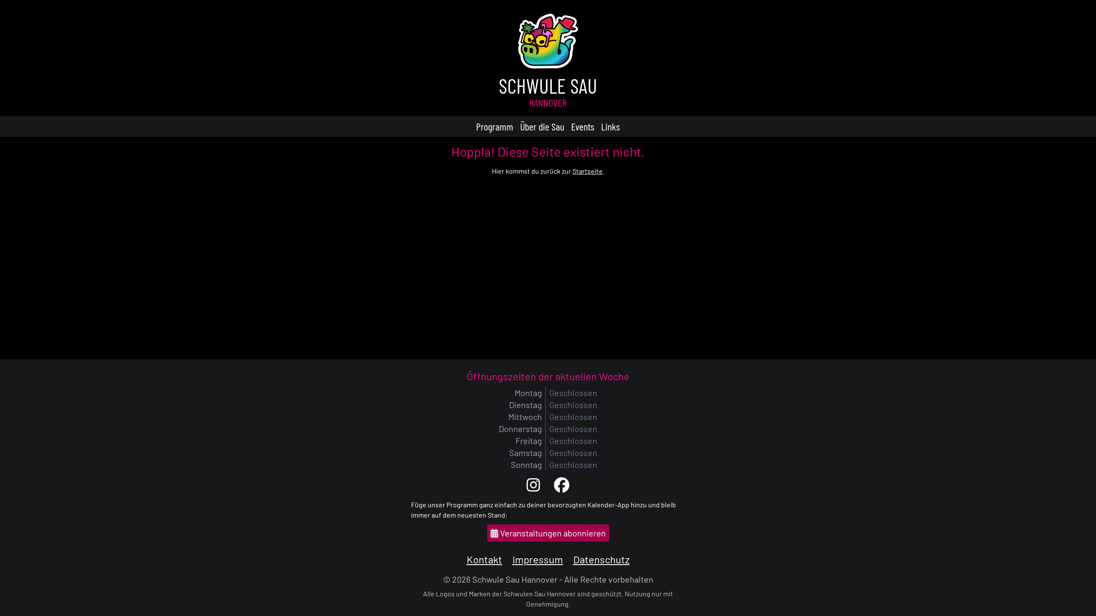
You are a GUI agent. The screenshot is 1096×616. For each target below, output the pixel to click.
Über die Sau (542, 126)
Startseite (587, 171)
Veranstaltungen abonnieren (552, 533)
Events (582, 126)
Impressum (537, 559)
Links (610, 126)
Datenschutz (601, 559)
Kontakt (484, 559)
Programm (494, 126)
